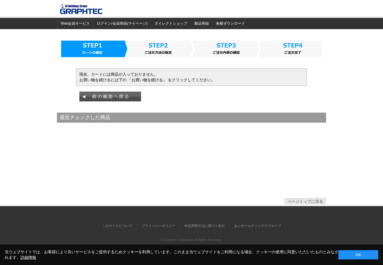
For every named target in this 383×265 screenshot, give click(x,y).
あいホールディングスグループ (257, 226)
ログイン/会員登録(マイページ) (122, 23)
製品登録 (201, 23)
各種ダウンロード (230, 23)
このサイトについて (117, 226)
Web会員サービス (75, 23)
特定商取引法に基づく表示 (204, 226)
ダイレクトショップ (170, 23)
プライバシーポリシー (158, 226)
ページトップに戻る (305, 201)
